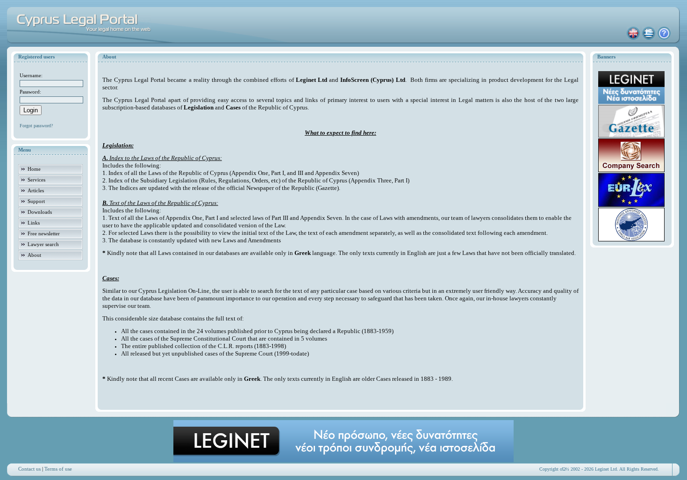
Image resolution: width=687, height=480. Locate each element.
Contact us (29, 469)
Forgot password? (36, 125)
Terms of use (58, 469)
